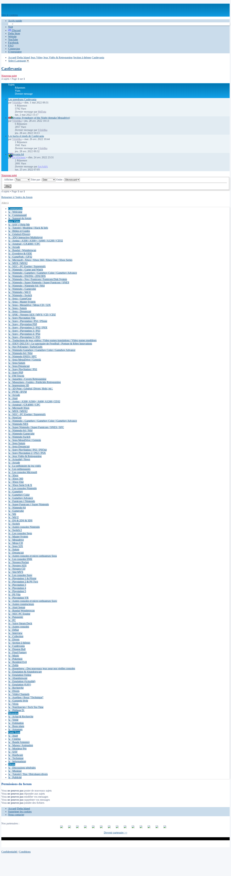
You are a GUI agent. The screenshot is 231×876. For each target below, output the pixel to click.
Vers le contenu (9, 15)
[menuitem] (14, 33)
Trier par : (36, 179)
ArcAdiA (43, 166)
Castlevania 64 (16, 154)
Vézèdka (17, 102)
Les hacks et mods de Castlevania (26, 136)
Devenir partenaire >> (115, 832)
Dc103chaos (19, 157)
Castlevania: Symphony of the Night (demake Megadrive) (39, 117)
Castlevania (11, 68)
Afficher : (9, 179)
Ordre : (60, 179)
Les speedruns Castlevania (22, 99)
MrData (42, 111)
